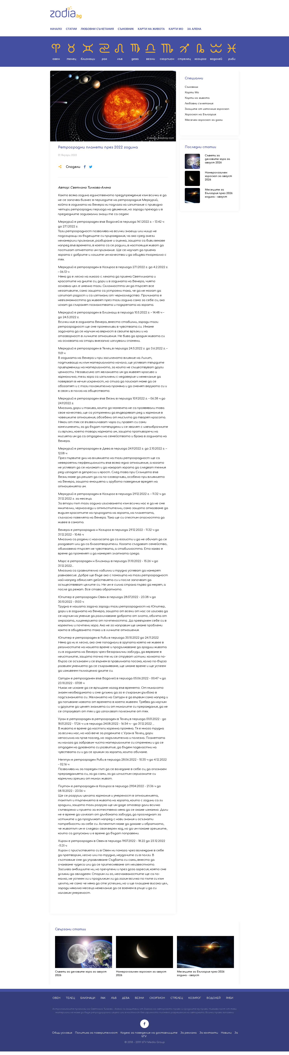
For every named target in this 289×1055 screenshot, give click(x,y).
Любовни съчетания (97, 28)
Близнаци (88, 59)
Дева (135, 59)
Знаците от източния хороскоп (207, 109)
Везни (150, 59)
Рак (104, 59)
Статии (71, 28)
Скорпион (167, 59)
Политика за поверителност (96, 1032)
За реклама (188, 1032)
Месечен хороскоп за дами (204, 120)
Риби (231, 59)
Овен (56, 59)
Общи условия (62, 1032)
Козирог (200, 59)
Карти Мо (176, 28)
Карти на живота (151, 28)
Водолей (216, 59)
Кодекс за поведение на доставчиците (149, 1032)
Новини (226, 1032)
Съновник (126, 28)
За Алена (194, 28)
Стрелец (184, 59)
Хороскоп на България (200, 114)
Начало (56, 28)
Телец (71, 59)
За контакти (209, 1032)
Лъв (119, 59)
